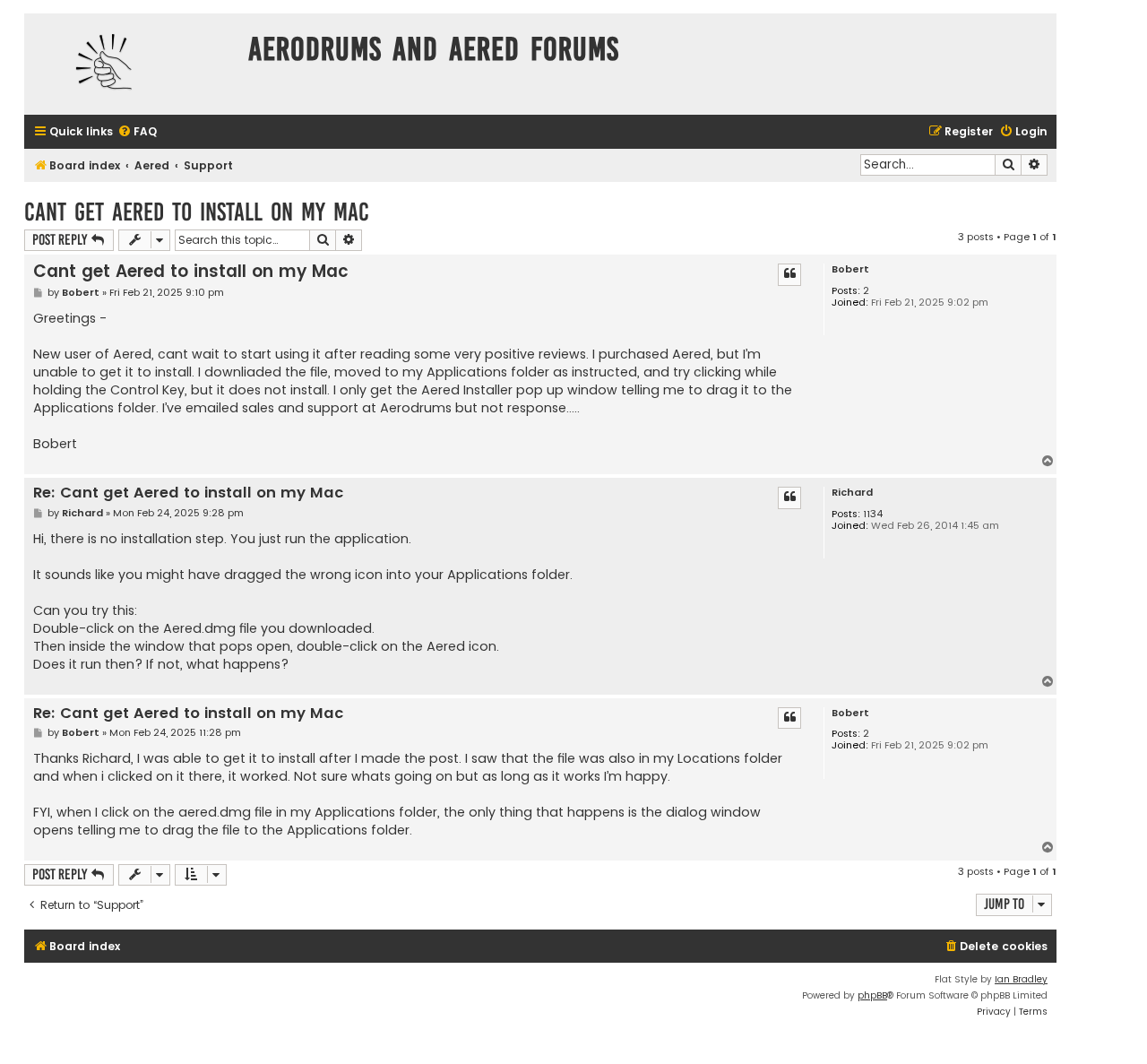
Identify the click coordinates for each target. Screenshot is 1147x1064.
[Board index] (132, 64)
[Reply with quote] (789, 274)
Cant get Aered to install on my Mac (196, 212)
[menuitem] (137, 132)
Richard (852, 492)
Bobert (850, 269)
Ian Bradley (1021, 979)
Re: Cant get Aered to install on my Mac (188, 493)
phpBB (872, 995)
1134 (873, 514)
